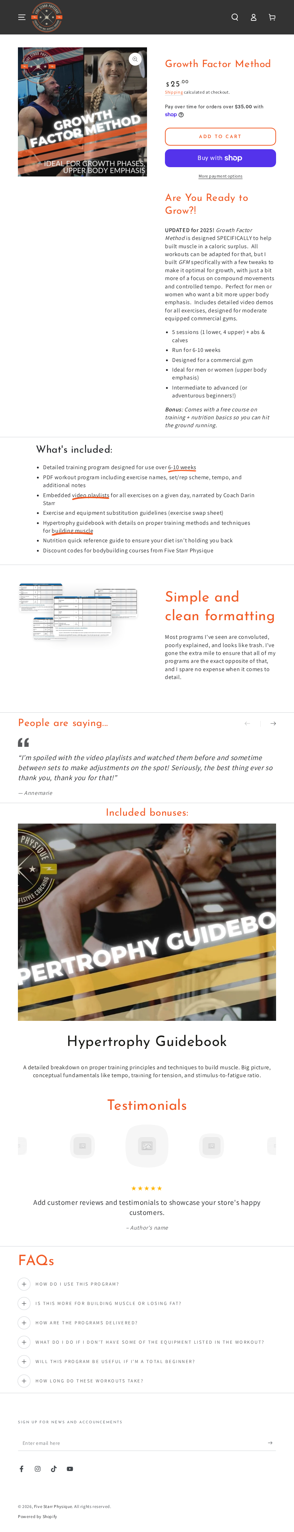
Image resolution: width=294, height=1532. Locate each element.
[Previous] (25, 1146)
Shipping (174, 92)
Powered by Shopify (37, 1516)
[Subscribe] (272, 1443)
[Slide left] (252, 724)
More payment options (221, 176)
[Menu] (22, 17)
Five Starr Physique (53, 1506)
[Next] (269, 1146)
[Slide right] (268, 724)
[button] (235, 17)
